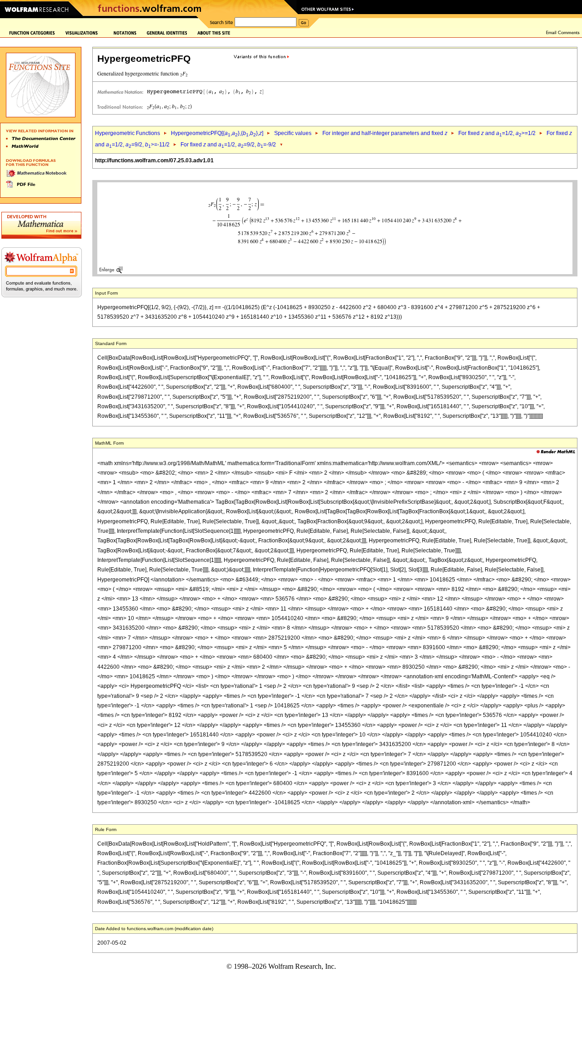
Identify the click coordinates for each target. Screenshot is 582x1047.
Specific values (292, 133)
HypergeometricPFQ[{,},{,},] (217, 133)
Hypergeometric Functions (127, 133)
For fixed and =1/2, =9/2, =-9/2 (228, 144)
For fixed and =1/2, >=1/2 (497, 133)
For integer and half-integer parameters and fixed (384, 133)
